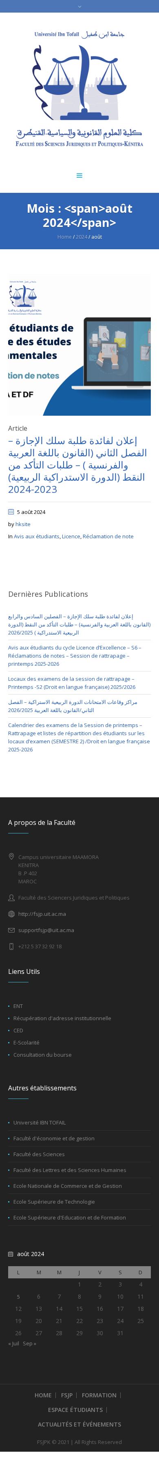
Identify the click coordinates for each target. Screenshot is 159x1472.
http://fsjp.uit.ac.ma (42, 913)
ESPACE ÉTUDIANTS (75, 1410)
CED (18, 1030)
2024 (81, 236)
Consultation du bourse (42, 1054)
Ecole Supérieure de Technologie (54, 1201)
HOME (43, 1395)
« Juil (13, 1343)
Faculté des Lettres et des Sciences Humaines (69, 1170)
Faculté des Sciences (39, 1154)
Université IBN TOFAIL (39, 1122)
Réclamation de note (108, 536)
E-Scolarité (26, 1042)
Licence (71, 536)
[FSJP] (79, 89)
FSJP (67, 1395)
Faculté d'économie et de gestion (54, 1138)
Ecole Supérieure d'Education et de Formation (69, 1217)
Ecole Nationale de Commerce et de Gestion (67, 1185)
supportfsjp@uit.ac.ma (46, 930)
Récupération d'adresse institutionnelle (62, 1018)
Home (64, 236)
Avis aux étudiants (37, 536)
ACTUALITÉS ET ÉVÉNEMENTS (79, 1424)
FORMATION (99, 1395)
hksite (23, 524)
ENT (18, 1006)
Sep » (29, 1343)
